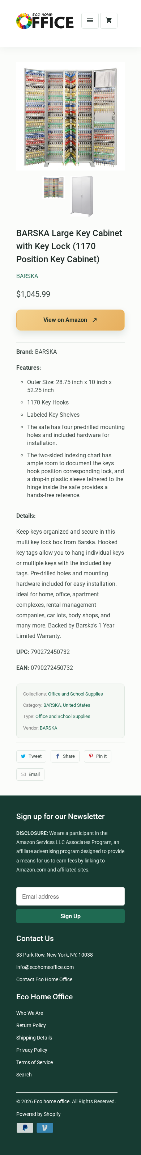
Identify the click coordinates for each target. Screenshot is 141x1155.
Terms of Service (34, 1062)
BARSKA (27, 276)
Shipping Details (34, 1038)
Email (34, 774)
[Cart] (109, 21)
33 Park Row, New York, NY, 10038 (54, 955)
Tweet (35, 756)
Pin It (101, 756)
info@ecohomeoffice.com (45, 967)
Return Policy (31, 1025)
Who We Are (29, 1013)
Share (69, 756)
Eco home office (51, 1101)
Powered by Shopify (38, 1114)
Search (24, 1075)
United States (76, 705)
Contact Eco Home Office (44, 979)
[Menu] (90, 21)
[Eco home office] (45, 26)
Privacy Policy (31, 1050)
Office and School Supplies (75, 694)
